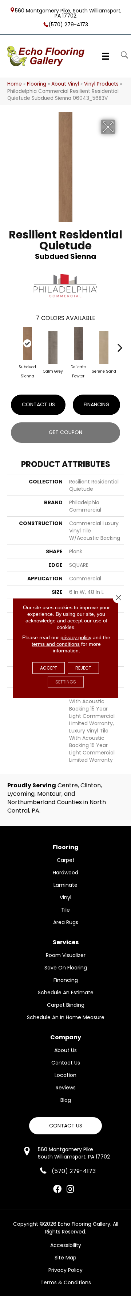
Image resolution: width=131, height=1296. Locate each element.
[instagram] (70, 1189)
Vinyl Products (101, 83)
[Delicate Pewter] (78, 343)
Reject (83, 668)
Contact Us (38, 404)
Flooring (36, 83)
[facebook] (57, 1189)
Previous (10, 343)
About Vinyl (65, 83)
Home (14, 83)
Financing (97, 404)
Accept (48, 668)
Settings (65, 682)
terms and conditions (56, 644)
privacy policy (75, 637)
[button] (65, 1125)
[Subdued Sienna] (27, 343)
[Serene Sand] (103, 347)
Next (120, 343)
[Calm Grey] (53, 347)
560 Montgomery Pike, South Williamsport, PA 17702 (68, 12)
